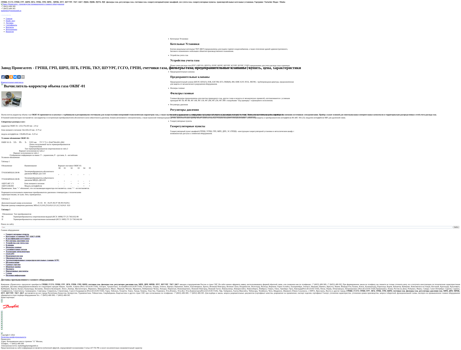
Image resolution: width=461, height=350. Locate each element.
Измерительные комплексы (12, 82)
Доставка (9, 23)
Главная (9, 19)
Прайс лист (10, 21)
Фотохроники (11, 29)
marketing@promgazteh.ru (11, 11)
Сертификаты (11, 25)
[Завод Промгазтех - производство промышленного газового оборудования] (32, 4)
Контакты (10, 27)
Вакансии (10, 32)
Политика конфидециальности (13, 337)
